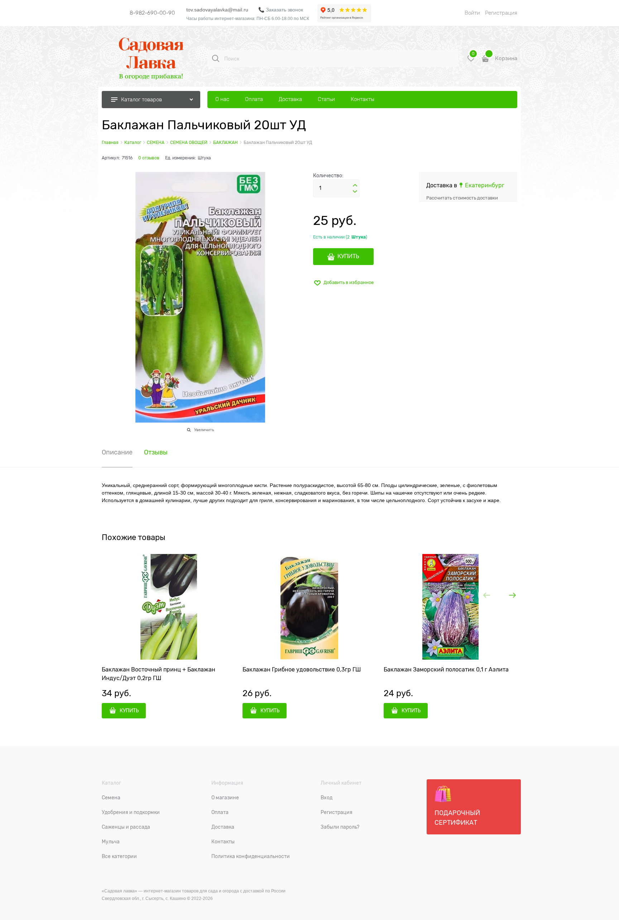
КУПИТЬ (348, 256)
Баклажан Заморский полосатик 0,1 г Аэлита (446, 669)
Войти (472, 13)
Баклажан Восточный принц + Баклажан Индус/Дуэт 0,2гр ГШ (158, 673)
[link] (481, 185)
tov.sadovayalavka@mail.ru (217, 10)
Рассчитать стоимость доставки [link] (462, 198)
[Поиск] (215, 58)
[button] (355, 185)
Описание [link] (117, 452)
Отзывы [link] (156, 452)
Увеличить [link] (204, 430)
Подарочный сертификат (457, 817)
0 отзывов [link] (148, 157)
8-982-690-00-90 (152, 13)
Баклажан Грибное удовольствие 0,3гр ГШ (302, 669)
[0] (471, 61)
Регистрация (501, 13)
